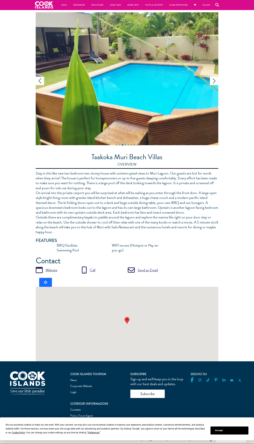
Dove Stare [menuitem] (97, 5)
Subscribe (147, 394)
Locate (45, 282)
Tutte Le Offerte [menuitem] (154, 5)
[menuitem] (195, 5)
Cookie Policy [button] (18, 432)
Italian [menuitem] (206, 5)
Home (44, 5)
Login (73, 392)
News (73, 380)
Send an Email (148, 270)
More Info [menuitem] (133, 5)
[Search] (217, 5)
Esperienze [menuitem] (79, 5)
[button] (40, 81)
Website (51, 270)
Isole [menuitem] (64, 5)
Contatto (75, 409)
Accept (219, 430)
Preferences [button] (93, 432)
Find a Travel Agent (81, 415)
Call (92, 270)
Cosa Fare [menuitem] (115, 5)
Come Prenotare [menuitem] (178, 5)
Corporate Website (81, 386)
